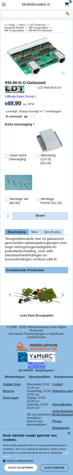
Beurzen (8, 391)
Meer (34, 232)
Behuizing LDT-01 (48, 159)
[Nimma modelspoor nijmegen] (36, 366)
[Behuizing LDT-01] (49, 140)
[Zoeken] (67, 14)
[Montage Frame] (49, 182)
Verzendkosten (62, 404)
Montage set (18, 201)
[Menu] (4, 4)
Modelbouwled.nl (36, 4)
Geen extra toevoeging (17, 157)
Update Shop (12, 384)
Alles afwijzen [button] (54, 467)
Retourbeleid (60, 428)
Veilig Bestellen (62, 411)
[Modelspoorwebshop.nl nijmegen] (36, 347)
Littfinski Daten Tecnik (19, 96)
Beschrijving (17, 232)
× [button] (68, 433)
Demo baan (11, 397)
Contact (57, 384)
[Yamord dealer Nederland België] (36, 356)
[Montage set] (18, 182)
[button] (36, 461)
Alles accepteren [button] (20, 467)
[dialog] (36, 452)
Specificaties (52, 232)
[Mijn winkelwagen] (66, 4)
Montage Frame (51, 201)
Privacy (57, 421)
